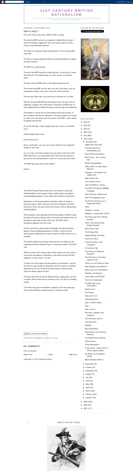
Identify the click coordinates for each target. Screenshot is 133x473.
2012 (86, 132)
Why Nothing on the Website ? (96, 267)
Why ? (87, 306)
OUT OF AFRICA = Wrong (95, 185)
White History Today (69, 423)
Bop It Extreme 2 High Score (96, 194)
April (87, 387)
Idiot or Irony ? (90, 309)
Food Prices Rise (91, 239)
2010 (86, 139)
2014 (86, 125)
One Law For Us (91, 296)
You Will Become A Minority (95, 338)
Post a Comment (30, 351)
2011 (86, 135)
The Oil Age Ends (91, 232)
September (90, 371)
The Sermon (89, 292)
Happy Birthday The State (94, 235)
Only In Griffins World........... (96, 303)
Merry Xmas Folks (92, 229)
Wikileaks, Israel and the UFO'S (97, 214)
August (88, 374)
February (89, 394)
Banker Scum (90, 289)
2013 (86, 129)
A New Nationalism (92, 345)
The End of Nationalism (94, 280)
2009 (86, 402)
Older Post (73, 355)
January (89, 398)
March (88, 391)
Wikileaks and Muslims (93, 273)
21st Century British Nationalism (66, 13)
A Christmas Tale (91, 248)
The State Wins (91, 322)
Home (50, 355)
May (87, 384)
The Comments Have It (93, 319)
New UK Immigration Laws (95, 198)
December (90, 142)
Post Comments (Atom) (43, 359)
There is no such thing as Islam (97, 263)
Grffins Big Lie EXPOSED (95, 277)
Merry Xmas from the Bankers (96, 270)
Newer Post (28, 355)
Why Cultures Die (91, 178)
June (88, 381)
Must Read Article (91, 329)
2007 (86, 408)
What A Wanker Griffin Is (94, 360)
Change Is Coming (92, 210)
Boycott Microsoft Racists (95, 154)
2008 (86, 405)
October (89, 367)
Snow (87, 207)
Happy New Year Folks (93, 145)
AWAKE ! (88, 325)
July (87, 377)
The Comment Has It (93, 182)
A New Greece (90, 341)
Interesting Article (91, 299)
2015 (86, 122)
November (90, 364)
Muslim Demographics (93, 163)
